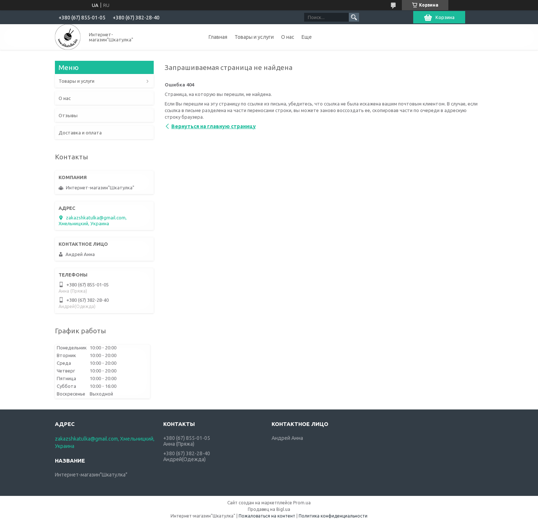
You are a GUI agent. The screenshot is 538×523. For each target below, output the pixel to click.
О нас (287, 37)
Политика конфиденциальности (333, 515)
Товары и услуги (254, 37)
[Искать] (354, 17)
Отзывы (68, 115)
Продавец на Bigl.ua (269, 509)
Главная (218, 37)
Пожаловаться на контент (267, 515)
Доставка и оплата (80, 132)
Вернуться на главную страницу (213, 126)
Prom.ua (302, 502)
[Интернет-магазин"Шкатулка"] (68, 37)
